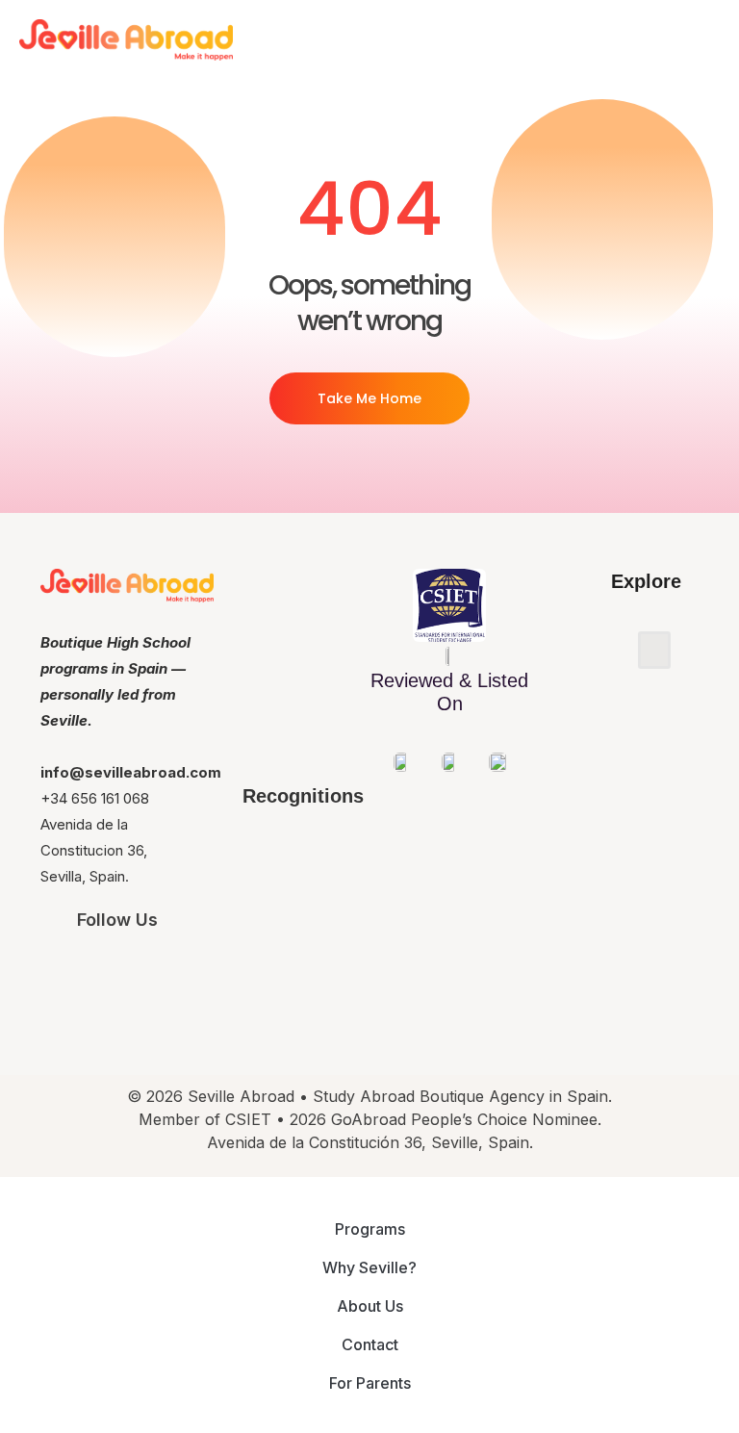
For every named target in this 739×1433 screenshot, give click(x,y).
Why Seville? (369, 1267)
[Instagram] (88, 971)
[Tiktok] (199, 971)
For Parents (370, 1383)
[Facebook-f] (143, 971)
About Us (370, 1306)
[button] (654, 650)
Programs (370, 1229)
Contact (370, 1344)
